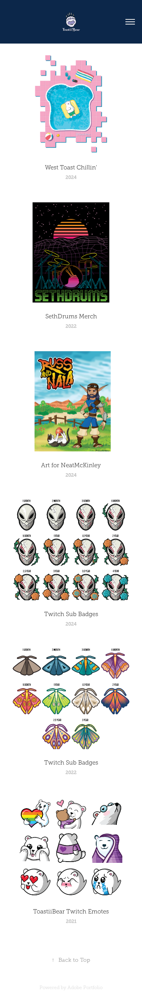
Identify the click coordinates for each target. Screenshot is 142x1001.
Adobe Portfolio (85, 987)
